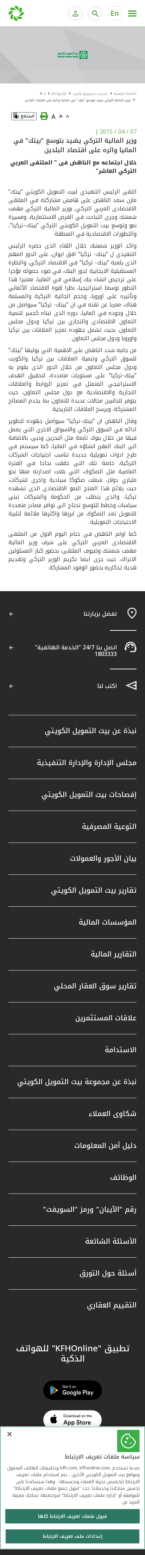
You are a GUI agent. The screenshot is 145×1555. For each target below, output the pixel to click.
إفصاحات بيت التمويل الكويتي (89, 794)
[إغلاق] (9, 1434)
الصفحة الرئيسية (125, 93)
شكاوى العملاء (113, 1113)
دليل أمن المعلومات (105, 1145)
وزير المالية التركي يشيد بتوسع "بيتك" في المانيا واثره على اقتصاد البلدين (78, 100)
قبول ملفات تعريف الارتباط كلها (72, 1516)
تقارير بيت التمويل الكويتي (94, 890)
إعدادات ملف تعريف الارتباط (72, 1536)
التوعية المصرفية (109, 826)
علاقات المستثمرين (106, 1018)
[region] (72, 1487)
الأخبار (62, 94)
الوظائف (123, 1177)
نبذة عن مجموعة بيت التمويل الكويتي (77, 1081)
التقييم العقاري (112, 1305)
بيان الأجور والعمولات (103, 858)
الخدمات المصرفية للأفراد (90, 94)
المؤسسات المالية (108, 922)
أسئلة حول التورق (108, 1273)
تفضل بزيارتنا (100, 613)
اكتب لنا (107, 686)
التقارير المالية (114, 954)
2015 (54, 94)
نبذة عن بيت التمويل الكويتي (91, 730)
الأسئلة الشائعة (111, 1241)
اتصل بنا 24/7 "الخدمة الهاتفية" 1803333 (76, 650)
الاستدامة (121, 1049)
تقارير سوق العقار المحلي (95, 986)
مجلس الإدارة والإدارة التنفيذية (87, 762)
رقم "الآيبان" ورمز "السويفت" (90, 1209)
